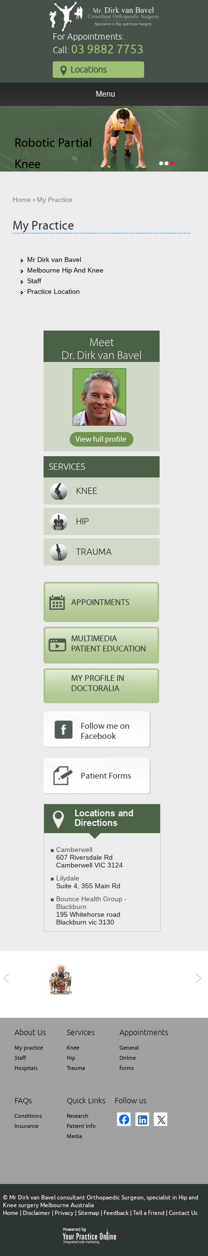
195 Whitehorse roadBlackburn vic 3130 (91, 910)
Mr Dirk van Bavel (54, 259)
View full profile (100, 439)
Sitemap (88, 1213)
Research (78, 1115)
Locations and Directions (104, 818)
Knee (86, 491)
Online (127, 1057)
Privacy (64, 1213)
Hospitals (26, 1068)
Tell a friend (148, 1213)
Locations (89, 69)
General (129, 1047)
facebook (124, 1119)
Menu (105, 94)
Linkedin (142, 1119)
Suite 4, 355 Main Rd (88, 882)
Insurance (27, 1126)
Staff (34, 281)
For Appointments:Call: (98, 44)
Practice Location (53, 291)
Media (74, 1136)
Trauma (94, 552)
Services (67, 467)
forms (126, 1068)
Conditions (28, 1115)
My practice (29, 1047)
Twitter (160, 1119)
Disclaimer (36, 1213)
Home (22, 199)
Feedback (116, 1213)
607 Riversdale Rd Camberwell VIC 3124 (89, 857)
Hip (82, 521)
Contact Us (183, 1213)
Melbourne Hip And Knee (65, 270)
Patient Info (81, 1126)
